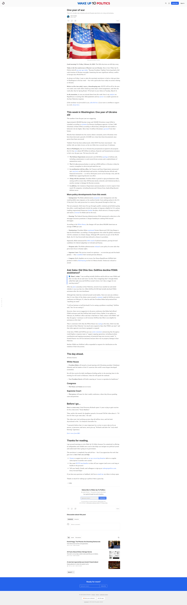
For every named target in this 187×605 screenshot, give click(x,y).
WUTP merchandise (82, 463)
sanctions (75, 171)
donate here (76, 105)
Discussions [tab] (78, 537)
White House (82, 224)
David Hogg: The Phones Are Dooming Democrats (83, 541)
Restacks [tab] (76, 519)
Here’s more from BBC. (73, 433)
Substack (86, 602)
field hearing (82, 261)
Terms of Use (100, 501)
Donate (72, 458)
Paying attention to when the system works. (78, 564)
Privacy (93, 594)
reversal (77, 213)
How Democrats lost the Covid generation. (77, 543)
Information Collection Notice (93, 503)
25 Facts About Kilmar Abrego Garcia (79, 552)
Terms (97, 594)
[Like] (68, 20)
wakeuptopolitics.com (109, 468)
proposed (96, 198)
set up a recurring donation (97, 458)
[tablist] (73, 519)
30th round (90, 241)
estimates (84, 124)
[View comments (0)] (71, 20)
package (105, 157)
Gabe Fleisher (73, 15)
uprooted (106, 129)
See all (70, 572)
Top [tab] (68, 537)
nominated (91, 230)
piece (74, 287)
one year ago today (82, 70)
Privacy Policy (104, 503)
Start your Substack (90, 598)
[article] (93, 544)
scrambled (79, 255)
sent (76, 151)
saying (100, 324)
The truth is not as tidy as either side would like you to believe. (82, 554)
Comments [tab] (70, 519)
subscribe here (94, 103)
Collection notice (104, 594)
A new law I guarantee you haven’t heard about (82, 562)
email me (100, 474)
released (97, 247)
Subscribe (175, 3)
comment (100, 297)
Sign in (182, 3)
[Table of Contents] (2, 302)
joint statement (97, 332)
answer (101, 97)
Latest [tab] (72, 537)
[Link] (65, 113)
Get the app (101, 598)
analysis (112, 94)
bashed (90, 210)
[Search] (165, 3)
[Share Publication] (169, 3)
